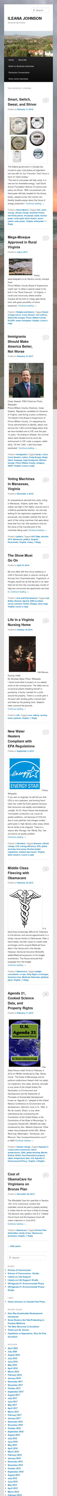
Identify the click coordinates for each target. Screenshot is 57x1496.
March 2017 (13, 1411)
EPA (39, 846)
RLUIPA (11, 320)
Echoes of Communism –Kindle (23, 1273)
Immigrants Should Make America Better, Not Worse (20, 344)
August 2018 (14, 1354)
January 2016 (14, 1458)
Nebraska (35, 977)
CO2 (17, 846)
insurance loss (14, 977)
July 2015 (12, 1478)
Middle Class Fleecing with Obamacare (18, 872)
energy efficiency (28, 846)
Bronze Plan (40, 1230)
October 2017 (14, 1388)
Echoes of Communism (19, 1270)
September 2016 (15, 1431)
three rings (43, 603)
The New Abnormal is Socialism (23, 1326)
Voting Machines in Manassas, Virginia (21, 483)
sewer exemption (23, 320)
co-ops (23, 974)
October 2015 (14, 1468)
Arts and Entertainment (26, 598)
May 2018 (12, 1364)
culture (25, 457)
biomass (37, 843)
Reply (37, 542)
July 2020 (12, 1351)
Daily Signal (32, 974)
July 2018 (12, 1358)
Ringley (33, 603)
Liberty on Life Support (19, 1276)
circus (10, 603)
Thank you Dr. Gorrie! (18, 1329)
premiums (12, 1235)
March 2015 (13, 1491)
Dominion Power (37, 212)
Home (11, 59)
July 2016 (12, 1438)
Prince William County (36, 317)
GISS (23, 1152)
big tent (26, 600)
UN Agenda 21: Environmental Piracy (26, 1283)
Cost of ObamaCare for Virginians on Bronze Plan (20, 1181)
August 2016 (14, 1434)
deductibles (13, 1233)
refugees (40, 462)
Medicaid (26, 977)
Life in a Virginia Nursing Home (21, 622)
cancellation (13, 974)
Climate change (23, 1146)
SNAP (10, 465)
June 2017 (13, 1401)
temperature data (22, 1158)
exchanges (43, 974)
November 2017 (15, 1384)
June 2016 (13, 1441)
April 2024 (13, 1348)
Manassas (17, 539)
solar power (20, 221)
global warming (33, 1152)
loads (36, 215)
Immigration (21, 454)
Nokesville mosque (16, 317)
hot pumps (28, 215)
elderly (36, 715)
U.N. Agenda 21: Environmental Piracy (26, 1159)
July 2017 (12, 1398)
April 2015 (13, 1488)
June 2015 (13, 1481)
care (30, 715)
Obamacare (21, 971)
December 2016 (15, 1421)
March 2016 (13, 1451)
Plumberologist (34, 849)
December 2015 (15, 1461)
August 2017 (14, 1394)
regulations (13, 851)
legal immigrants (30, 460)
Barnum (18, 600)
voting (30, 542)
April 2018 (13, 1368)
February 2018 (15, 1374)
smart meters (31, 218)
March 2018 (13, 1371)
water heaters (14, 854)
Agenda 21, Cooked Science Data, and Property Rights (21, 1000)
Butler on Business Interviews (21, 66)
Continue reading (35, 203)
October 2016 (14, 1428)
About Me (22, 59)
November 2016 (15, 1424)
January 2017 (14, 1418)
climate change (22, 212)
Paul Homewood (29, 1155)
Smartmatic (13, 542)
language (18, 460)
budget (38, 971)
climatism (20, 843)
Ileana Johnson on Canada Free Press (26, 1301)
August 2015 (14, 1474)
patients (17, 718)
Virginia (29, 221)
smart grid (19, 218)
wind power (39, 221)
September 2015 (15, 1471)
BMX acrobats (36, 600)
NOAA (18, 1155)
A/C (38, 209)
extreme (18, 603)
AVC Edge (35, 536)
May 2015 (12, 1484)
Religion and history (25, 312)
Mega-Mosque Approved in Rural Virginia (22, 242)
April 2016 (13, 1448)
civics (45, 454)
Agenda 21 (43, 1146)
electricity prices (15, 215)
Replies (40, 1161)
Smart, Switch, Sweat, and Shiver (22, 102)
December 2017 (15, 1381)
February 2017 (15, 1414)
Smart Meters (22, 209)
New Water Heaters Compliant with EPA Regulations (21, 738)
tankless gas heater (28, 851)
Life (18, 715)
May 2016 (12, 1444)
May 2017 (12, 1404)
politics (19, 536)
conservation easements (19, 1149)
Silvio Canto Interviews (18, 78)
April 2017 (13, 1408)
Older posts (14, 1246)
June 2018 (13, 1361)
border (38, 454)
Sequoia (34, 539)
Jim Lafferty (41, 314)
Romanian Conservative (19, 72)
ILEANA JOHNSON (25, 18)
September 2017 (15, 1391)
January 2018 (14, 1378)
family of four (25, 1233)
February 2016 (15, 1454)
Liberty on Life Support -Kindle (23, 1279)
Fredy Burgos (35, 457)
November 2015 (15, 1464)
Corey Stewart (28, 314)
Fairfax (26, 603)
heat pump (21, 849)
